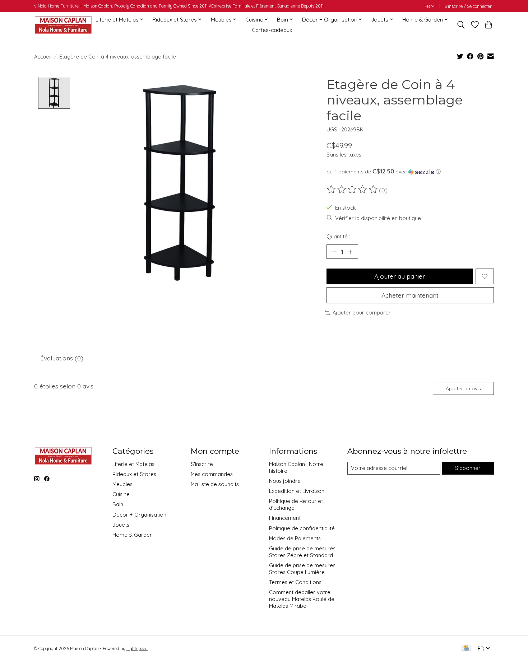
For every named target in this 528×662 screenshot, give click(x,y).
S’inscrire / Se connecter (468, 6)
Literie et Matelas (133, 464)
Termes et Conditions (295, 582)
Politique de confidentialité (302, 528)
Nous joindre (285, 480)
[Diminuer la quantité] (334, 252)
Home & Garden (132, 534)
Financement (285, 517)
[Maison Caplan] (63, 24)
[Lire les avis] (352, 189)
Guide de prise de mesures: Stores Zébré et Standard (303, 552)
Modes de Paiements (295, 538)
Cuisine (121, 494)
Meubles (122, 484)
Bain (117, 504)
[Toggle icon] (461, 24)
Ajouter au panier (399, 276)
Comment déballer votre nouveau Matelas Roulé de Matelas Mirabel (301, 599)
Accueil (42, 56)
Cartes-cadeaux (272, 30)
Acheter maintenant (410, 295)
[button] (410, 171)
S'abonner (468, 468)
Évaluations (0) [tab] (61, 358)
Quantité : (338, 236)
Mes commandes (212, 474)
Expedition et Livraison (296, 491)
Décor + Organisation (139, 514)
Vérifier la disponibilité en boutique (378, 218)
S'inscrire (202, 464)
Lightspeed (137, 648)
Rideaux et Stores (134, 474)
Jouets (120, 524)
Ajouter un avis (463, 388)
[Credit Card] (466, 648)
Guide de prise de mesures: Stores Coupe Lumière (303, 568)
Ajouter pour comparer (362, 312)
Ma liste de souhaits (215, 484)
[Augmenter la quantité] (350, 252)
